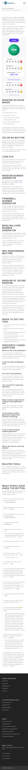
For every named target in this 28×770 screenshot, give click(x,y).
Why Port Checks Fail (7, 721)
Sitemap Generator (6, 707)
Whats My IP (5, 688)
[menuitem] (24, 3)
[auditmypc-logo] (11, 3)
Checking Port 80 (6, 724)
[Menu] (24, 3)
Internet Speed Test (6, 702)
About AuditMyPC (6, 753)
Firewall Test (5, 681)
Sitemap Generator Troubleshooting (10, 734)
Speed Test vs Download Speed (9, 729)
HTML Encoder (5, 710)
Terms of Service (6, 756)
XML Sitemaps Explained (8, 736)
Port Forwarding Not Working (9, 726)
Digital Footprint (5, 686)
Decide (14, 40)
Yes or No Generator (8, 8)
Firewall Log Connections (8, 731)
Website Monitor (6, 705)
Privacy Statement (6, 758)
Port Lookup (5, 683)
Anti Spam (4, 691)
